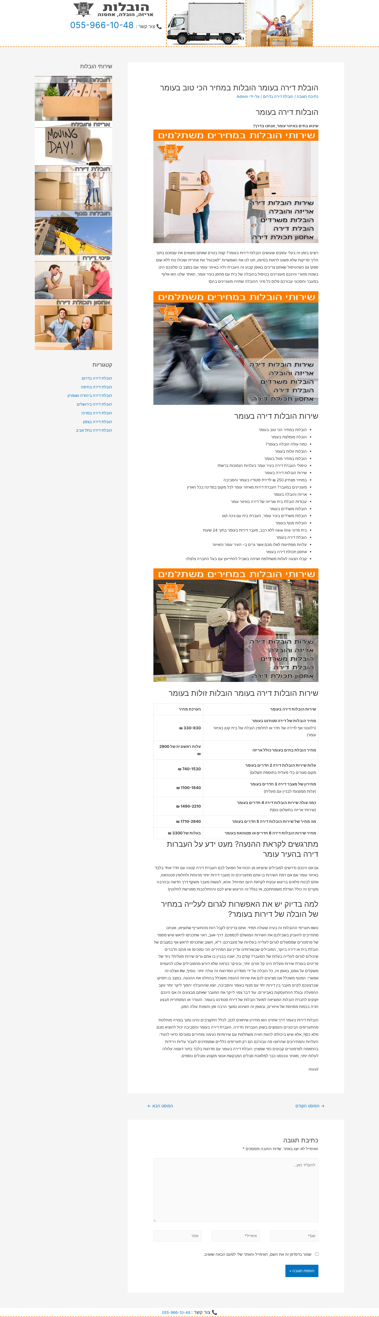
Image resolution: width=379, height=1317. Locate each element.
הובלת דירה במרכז (96, 413)
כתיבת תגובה (307, 96)
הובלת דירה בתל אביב (94, 430)
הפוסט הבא (160, 1106)
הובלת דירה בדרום (278, 96)
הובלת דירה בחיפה (96, 386)
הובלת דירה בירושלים (94, 404)
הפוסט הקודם (310, 1106)
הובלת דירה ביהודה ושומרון (90, 395)
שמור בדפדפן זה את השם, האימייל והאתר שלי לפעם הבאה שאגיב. (257, 1254)
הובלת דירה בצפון (97, 421)
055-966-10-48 (102, 25)
